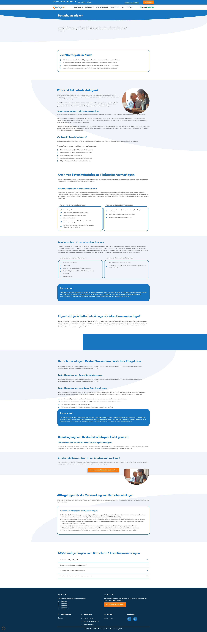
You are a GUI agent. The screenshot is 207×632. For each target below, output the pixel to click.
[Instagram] (135, 619)
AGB (121, 629)
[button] (3, 628)
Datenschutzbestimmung (112, 629)
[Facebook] (129, 619)
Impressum (102, 629)
